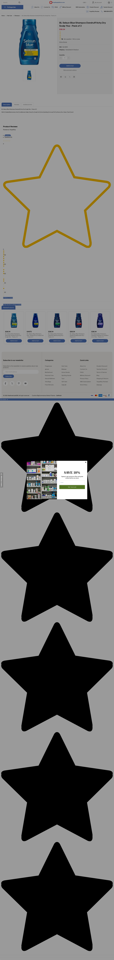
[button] (1, 480)
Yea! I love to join (72, 487)
